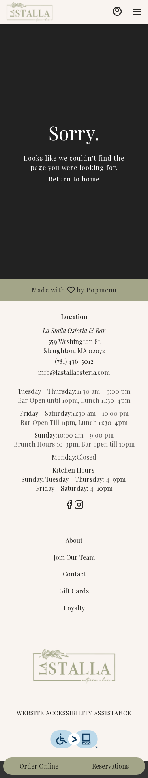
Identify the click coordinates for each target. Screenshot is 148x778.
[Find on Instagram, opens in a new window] (79, 505)
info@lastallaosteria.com (74, 372)
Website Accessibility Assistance (74, 713)
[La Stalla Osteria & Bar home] (41, 12)
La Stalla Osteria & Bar (74, 666)
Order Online (38, 766)
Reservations (110, 766)
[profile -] (117, 11)
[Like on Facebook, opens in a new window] (69, 505)
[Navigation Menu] (137, 12)
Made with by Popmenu (61, 289)
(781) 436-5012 (74, 361)
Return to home (74, 179)
